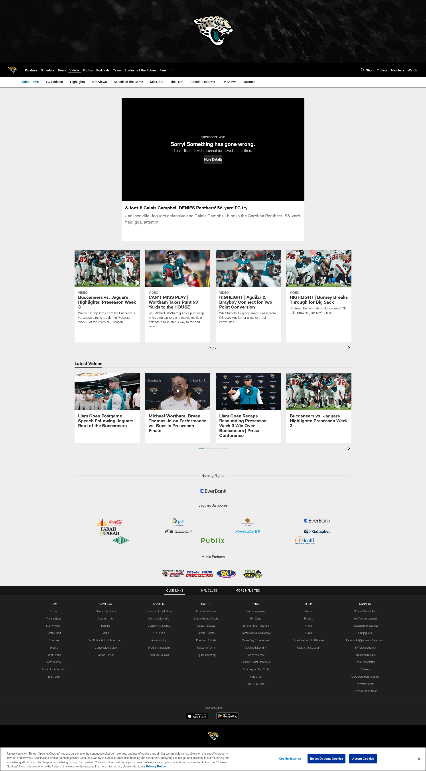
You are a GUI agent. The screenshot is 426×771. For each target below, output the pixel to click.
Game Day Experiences (255, 640)
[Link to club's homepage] (12, 69)
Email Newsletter (365, 661)
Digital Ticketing (206, 654)
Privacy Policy (365, 683)
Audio (308, 632)
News (308, 611)
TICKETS (206, 603)
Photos (308, 618)
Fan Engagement (256, 611)
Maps (106, 632)
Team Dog (54, 676)
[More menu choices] (172, 70)
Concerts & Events (159, 625)
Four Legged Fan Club (256, 669)
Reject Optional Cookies (326, 758)
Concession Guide (106, 647)
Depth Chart (54, 632)
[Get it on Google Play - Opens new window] (227, 718)
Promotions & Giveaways (256, 632)
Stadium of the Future (159, 611)
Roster (54, 611)
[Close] (419, 758)
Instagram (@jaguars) (365, 625)
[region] (213, 759)
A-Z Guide (159, 632)
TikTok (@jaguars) (365, 647)
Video (308, 625)
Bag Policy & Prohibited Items (106, 640)
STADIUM (158, 603)
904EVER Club (255, 683)
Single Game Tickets (206, 618)
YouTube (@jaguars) (365, 618)
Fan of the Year (255, 654)
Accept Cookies (363, 758)
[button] (213, 159)
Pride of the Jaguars (54, 669)
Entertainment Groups (256, 625)
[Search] (362, 70)
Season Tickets (206, 625)
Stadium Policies (159, 654)
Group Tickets (206, 632)
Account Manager (206, 611)
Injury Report (53, 625)
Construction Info (158, 618)
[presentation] (349, 348)
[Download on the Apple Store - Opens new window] (197, 716)
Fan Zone (255, 618)
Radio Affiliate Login (308, 647)
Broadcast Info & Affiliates (308, 640)
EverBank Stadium (159, 647)
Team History (53, 661)
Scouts (53, 647)
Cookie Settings (290, 758)
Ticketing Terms (206, 647)
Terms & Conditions (365, 690)
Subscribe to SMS (365, 654)
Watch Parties (106, 654)
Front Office (54, 654)
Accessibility (158, 640)
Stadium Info (106, 618)
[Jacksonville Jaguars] (213, 736)
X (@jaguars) (365, 632)
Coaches (54, 640)
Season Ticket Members (255, 661)
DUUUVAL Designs (256, 647)
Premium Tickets (206, 640)
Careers (365, 669)
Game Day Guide (106, 611)
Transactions (53, 618)
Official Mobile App (365, 611)
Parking (105, 625)
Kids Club (256, 676)
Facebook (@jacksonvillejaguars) (365, 640)
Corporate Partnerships (365, 676)
